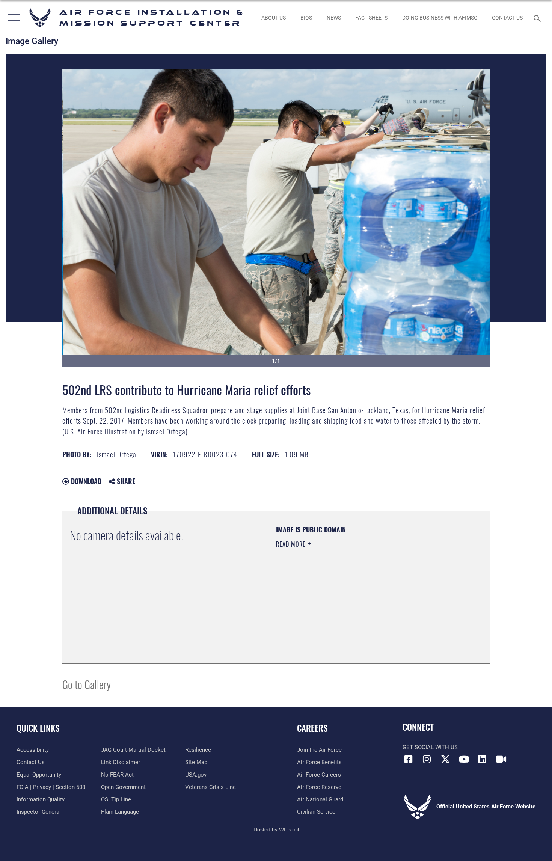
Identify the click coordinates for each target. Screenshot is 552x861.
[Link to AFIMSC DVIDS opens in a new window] (501, 759)
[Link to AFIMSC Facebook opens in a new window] (408, 759)
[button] (12, 18)
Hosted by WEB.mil (276, 829)
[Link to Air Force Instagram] (427, 759)
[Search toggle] (538, 17)
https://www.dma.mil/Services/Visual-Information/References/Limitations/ (364, 602)
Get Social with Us (430, 747)
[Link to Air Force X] (445, 759)
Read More (292, 544)
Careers (312, 728)
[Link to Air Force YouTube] (463, 759)
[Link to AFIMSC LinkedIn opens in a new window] (482, 759)
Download (85, 481)
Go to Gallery (86, 684)
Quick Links (38, 728)
